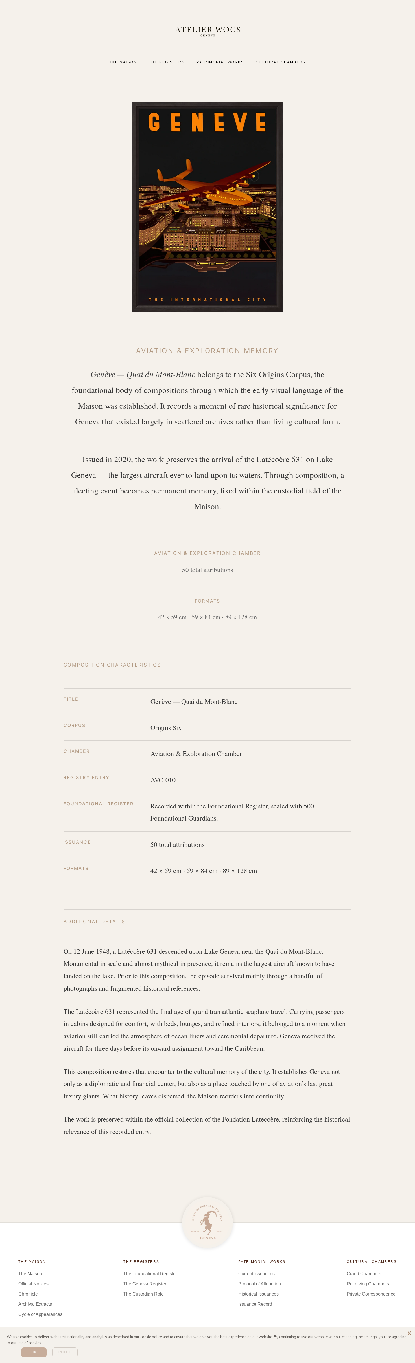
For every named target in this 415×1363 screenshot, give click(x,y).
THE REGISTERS (167, 62)
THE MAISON (123, 62)
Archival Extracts (35, 1304)
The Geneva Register (144, 1283)
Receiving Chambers (368, 1283)
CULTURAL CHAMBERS (281, 62)
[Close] (409, 1333)
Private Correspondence (371, 1294)
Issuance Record (255, 1304)
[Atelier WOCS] (207, 1222)
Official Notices (33, 1283)
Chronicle (28, 1294)
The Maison (30, 1273)
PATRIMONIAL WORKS (220, 62)
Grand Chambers (364, 1273)
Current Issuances (256, 1273)
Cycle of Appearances (40, 1314)
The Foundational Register (150, 1273)
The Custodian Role (143, 1294)
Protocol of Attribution (259, 1283)
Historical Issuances (258, 1294)
